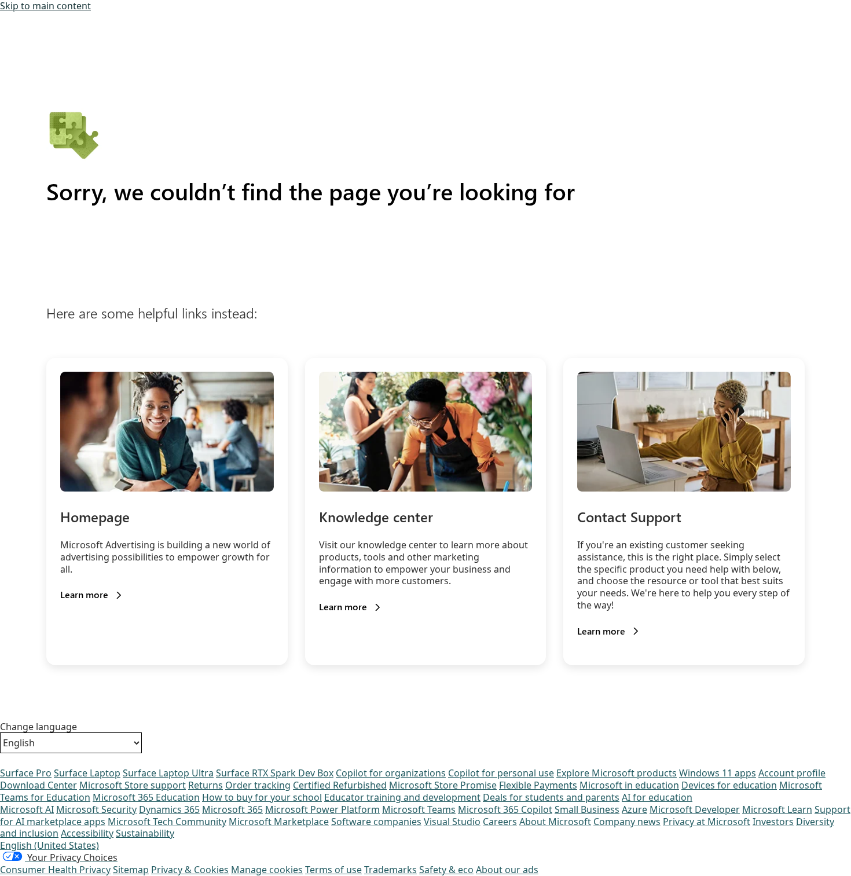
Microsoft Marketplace (279, 821)
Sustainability (145, 833)
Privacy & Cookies (190, 869)
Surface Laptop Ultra (168, 773)
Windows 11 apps (717, 773)
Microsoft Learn (777, 809)
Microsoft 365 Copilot (505, 809)
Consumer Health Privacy (55, 869)
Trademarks (390, 869)
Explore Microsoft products (616, 773)
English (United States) (49, 845)
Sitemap (131, 869)
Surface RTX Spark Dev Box (274, 773)
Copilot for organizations (391, 773)
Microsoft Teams (419, 809)
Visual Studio (452, 821)
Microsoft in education (629, 785)
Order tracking (258, 785)
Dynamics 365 (169, 809)
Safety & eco (446, 869)
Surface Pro (26, 773)
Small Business (587, 809)
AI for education (657, 797)
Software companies (376, 821)
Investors (773, 821)
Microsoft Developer (695, 809)
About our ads (507, 869)
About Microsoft (555, 821)
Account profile (792, 773)
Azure (634, 809)
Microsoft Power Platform (322, 809)
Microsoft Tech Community (167, 821)
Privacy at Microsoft (706, 821)
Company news (627, 821)
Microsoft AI (27, 809)
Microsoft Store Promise (443, 785)
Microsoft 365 (232, 809)
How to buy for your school (262, 797)
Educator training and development (402, 797)
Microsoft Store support (132, 785)
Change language (38, 727)
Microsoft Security (96, 809)
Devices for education (729, 785)
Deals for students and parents (551, 797)
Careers (500, 821)
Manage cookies (267, 869)
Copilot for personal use (501, 773)
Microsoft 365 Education (146, 797)
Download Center (38, 785)
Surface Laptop (87, 773)
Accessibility (87, 833)
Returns (205, 785)
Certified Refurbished (340, 785)
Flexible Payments (538, 785)
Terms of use (333, 869)
